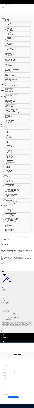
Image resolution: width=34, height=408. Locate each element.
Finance (3, 90)
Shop (2, 287)
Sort (21, 237)
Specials (3, 84)
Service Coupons (8, 89)
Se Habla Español (8, 122)
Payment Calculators (9, 95)
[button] (15, 124)
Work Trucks (3, 66)
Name (4, 388)
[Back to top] (1, 331)
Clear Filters (30, 237)
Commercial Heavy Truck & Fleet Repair (15, 112)
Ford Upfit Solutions (9, 83)
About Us (3, 300)
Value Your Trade (8, 55)
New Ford (3, 18)
